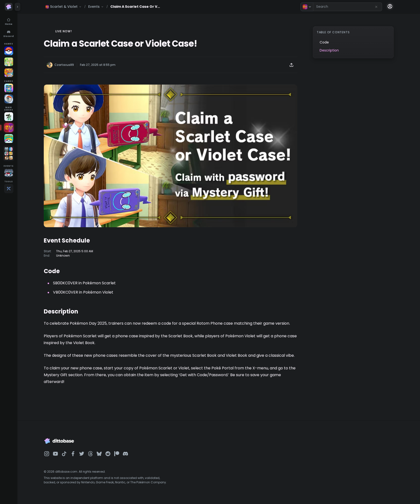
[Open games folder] (8, 153)
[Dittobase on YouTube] (55, 454)
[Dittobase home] (9, 7)
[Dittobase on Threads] (90, 454)
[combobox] (347, 6)
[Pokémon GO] (8, 50)
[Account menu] (390, 6)
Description (329, 50)
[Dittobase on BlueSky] (99, 454)
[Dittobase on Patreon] (117, 454)
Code (324, 42)
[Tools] (8, 188)
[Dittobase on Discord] (125, 454)
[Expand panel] (17, 7)
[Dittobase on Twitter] (82, 454)
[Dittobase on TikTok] (64, 454)
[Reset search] (376, 6)
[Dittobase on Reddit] (108, 454)
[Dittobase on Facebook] (73, 454)
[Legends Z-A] (8, 116)
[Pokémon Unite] (8, 72)
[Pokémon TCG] (8, 99)
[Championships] (8, 173)
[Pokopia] (8, 61)
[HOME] (8, 138)
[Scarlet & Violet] (8, 127)
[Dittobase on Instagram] (47, 454)
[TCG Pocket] (8, 88)
